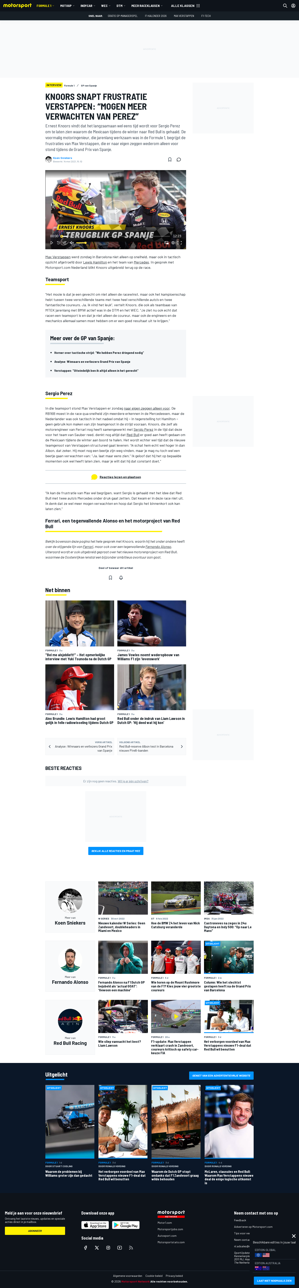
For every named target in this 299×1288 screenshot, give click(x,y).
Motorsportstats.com (171, 1242)
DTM (119, 6)
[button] (116, 210)
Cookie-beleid (154, 1275)
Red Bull (133, 434)
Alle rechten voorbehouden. (169, 1281)
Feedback (240, 1220)
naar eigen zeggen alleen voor (147, 408)
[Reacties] (180, 159)
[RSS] (131, 1248)
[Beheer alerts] (121, 578)
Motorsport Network (135, 1281)
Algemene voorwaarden (127, 1275)
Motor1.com (165, 1222)
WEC (104, 6)
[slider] (116, 236)
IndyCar (86, 6)
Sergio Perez (143, 429)
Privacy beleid (174, 1275)
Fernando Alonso (158, 546)
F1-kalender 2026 (156, 15)
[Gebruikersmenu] (293, 6)
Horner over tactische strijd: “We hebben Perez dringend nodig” (99, 352)
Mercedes (141, 262)
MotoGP (66, 6)
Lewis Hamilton (95, 262)
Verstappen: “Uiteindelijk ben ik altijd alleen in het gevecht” (96, 370)
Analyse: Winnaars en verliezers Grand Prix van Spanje (92, 361)
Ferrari (88, 546)
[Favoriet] (170, 159)
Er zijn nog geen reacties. (115, 781)
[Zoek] (285, 6)
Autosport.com (167, 1235)
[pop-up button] (173, 242)
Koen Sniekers (62, 157)
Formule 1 (44, 6)
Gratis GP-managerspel (123, 15)
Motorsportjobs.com (170, 1229)
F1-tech (206, 15)
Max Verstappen (184, 15)
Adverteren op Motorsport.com (253, 1226)
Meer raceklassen (145, 6)
